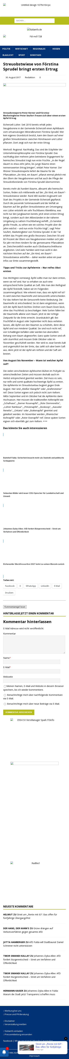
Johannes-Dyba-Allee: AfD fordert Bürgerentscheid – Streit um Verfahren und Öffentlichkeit (32, 959)
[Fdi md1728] (34, 40)
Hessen (56, 48)
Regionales (39, 48)
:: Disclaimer (9, 1020)
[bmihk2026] (34, 856)
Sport (21, 55)
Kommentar (9, 633)
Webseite (8, 676)
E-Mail (6, 667)
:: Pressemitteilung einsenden (17, 1034)
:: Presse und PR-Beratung (16, 1014)
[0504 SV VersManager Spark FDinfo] (34, 756)
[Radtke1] (34, 899)
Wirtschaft (21, 48)
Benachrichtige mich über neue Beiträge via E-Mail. (33, 703)
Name (6, 657)
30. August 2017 (13, 77)
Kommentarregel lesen (14, 607)
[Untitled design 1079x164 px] (34, 10)
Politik (6, 48)
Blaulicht (8, 55)
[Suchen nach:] (34, 20)
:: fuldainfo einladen (13, 1031)
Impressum (34, 1055)
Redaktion (30, 77)
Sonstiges (35, 55)
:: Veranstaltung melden (14, 1024)
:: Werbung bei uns (12, 1010)
